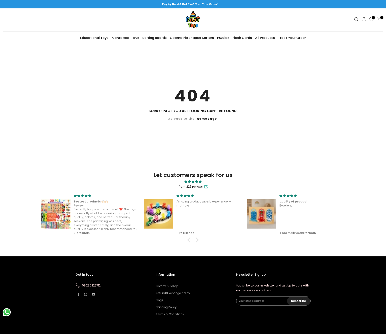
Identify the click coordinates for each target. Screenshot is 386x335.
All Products (265, 37)
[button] (190, 240)
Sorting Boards (154, 37)
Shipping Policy (166, 307)
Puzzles (223, 37)
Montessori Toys (125, 37)
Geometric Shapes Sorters (192, 37)
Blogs (159, 300)
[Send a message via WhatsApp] (6, 312)
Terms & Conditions (170, 314)
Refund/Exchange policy (173, 293)
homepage (207, 119)
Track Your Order (292, 37)
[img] (193, 181)
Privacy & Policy (167, 286)
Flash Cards (242, 37)
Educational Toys (94, 37)
